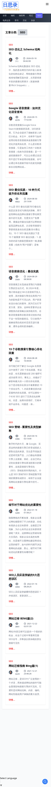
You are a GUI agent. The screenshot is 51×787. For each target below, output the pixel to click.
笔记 (31, 15)
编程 (13, 15)
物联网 (22, 15)
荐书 (16, 20)
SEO (39, 15)
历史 (25, 20)
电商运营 (6, 20)
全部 (5, 15)
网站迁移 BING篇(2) (21, 618)
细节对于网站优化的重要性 (25, 505)
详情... (12, 90)
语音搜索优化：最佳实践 (24, 271)
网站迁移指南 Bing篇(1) (23, 666)
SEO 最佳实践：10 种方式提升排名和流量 (24, 191)
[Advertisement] (25, 734)
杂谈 (33, 20)
